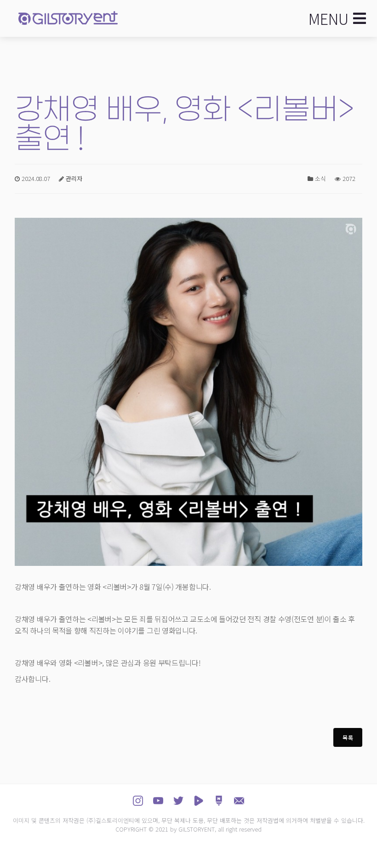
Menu (328, 18)
